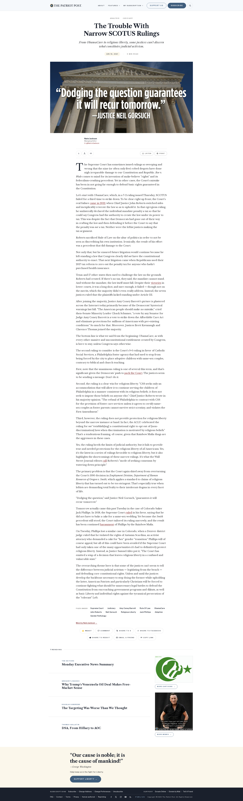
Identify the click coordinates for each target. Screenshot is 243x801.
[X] (116, 797)
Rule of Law (145, 608)
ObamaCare (159, 608)
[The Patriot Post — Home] (66, 5)
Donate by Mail (174, 792)
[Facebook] (111, 797)
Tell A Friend (188, 792)
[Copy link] (91, 153)
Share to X (125, 631)
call (105, 460)
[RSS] (130, 797)
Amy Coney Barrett (127, 608)
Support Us (156, 5)
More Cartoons (166, 686)
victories (156, 283)
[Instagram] (121, 797)
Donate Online (160, 792)
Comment (105, 631)
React (87, 631)
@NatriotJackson (92, 143)
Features (113, 5)
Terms (68, 797)
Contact (59, 797)
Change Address (85, 792)
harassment (107, 524)
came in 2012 (97, 203)
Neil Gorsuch (111, 612)
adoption (159, 612)
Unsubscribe (118, 792)
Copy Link (148, 637)
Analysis (114, 18)
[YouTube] (125, 797)
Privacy (76, 797)
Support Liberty (85, 779)
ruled (129, 512)
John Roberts (96, 612)
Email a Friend (126, 637)
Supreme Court (97, 608)
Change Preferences (103, 792)
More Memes (164, 734)
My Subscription (132, 5)
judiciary (111, 608)
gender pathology (98, 616)
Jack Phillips (145, 612)
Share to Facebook (150, 631)
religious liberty (128, 612)
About (101, 5)
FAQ (51, 797)
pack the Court (133, 373)
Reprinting (102, 797)
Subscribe (177, 5)
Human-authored (88, 797)
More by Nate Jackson (86, 623)
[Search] (190, 5)
